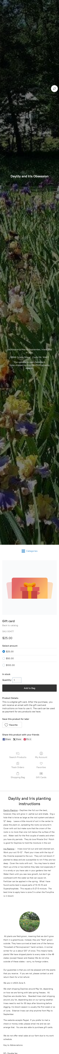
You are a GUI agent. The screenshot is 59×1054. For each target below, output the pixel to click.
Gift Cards (41, 777)
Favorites (41, 767)
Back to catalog (10, 625)
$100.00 (10, 665)
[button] (12, 725)
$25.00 (10, 651)
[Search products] (54, 88)
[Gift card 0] (29, 587)
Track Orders (17, 767)
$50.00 (10, 658)
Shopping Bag (18, 777)
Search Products (17, 757)
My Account (41, 757)
